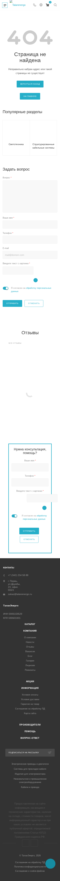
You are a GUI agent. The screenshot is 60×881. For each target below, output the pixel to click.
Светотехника (16, 144)
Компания (30, 631)
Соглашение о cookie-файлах (30, 871)
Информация (30, 688)
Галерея (30, 660)
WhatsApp (34, 843)
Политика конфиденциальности (30, 866)
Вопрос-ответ (30, 738)
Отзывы (30, 647)
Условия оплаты (30, 694)
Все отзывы (15, 343)
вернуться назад (30, 84)
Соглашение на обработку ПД (30, 708)
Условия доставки (30, 699)
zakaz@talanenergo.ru (20, 594)
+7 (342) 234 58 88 (18, 575)
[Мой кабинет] (41, 5)
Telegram (25, 843)
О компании (30, 637)
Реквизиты (30, 670)
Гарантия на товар (30, 704)
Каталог (30, 624)
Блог (30, 656)
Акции (30, 681)
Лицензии (30, 665)
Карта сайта (30, 713)
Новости (30, 642)
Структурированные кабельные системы (43, 146)
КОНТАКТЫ (8, 568)
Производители (29, 725)
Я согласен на (31, 290)
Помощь (30, 731)
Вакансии (30, 651)
